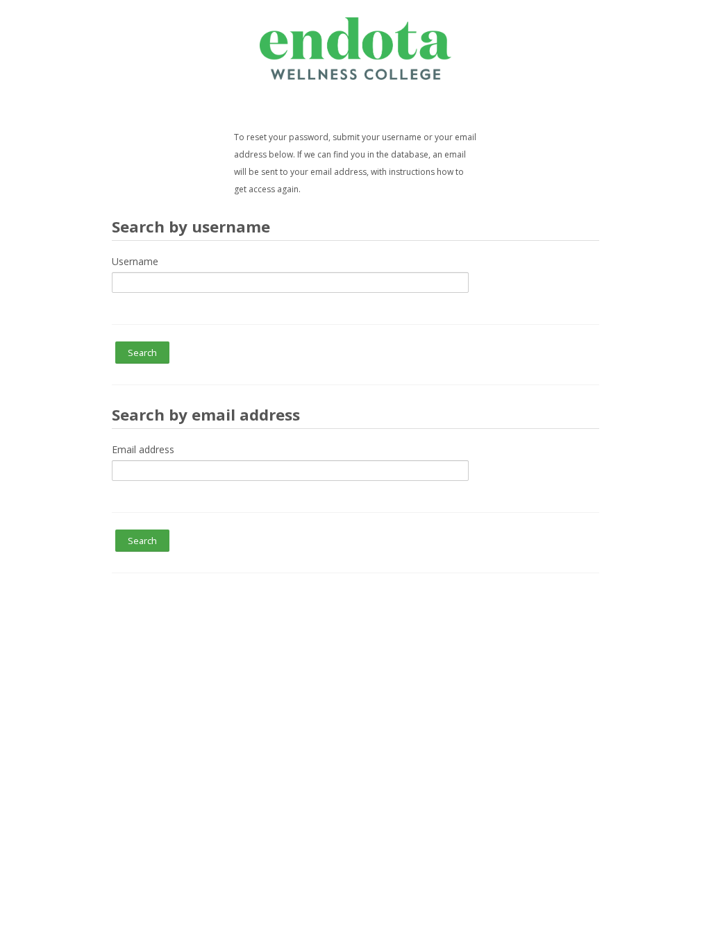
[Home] (355, 47)
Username (135, 261)
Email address (143, 449)
